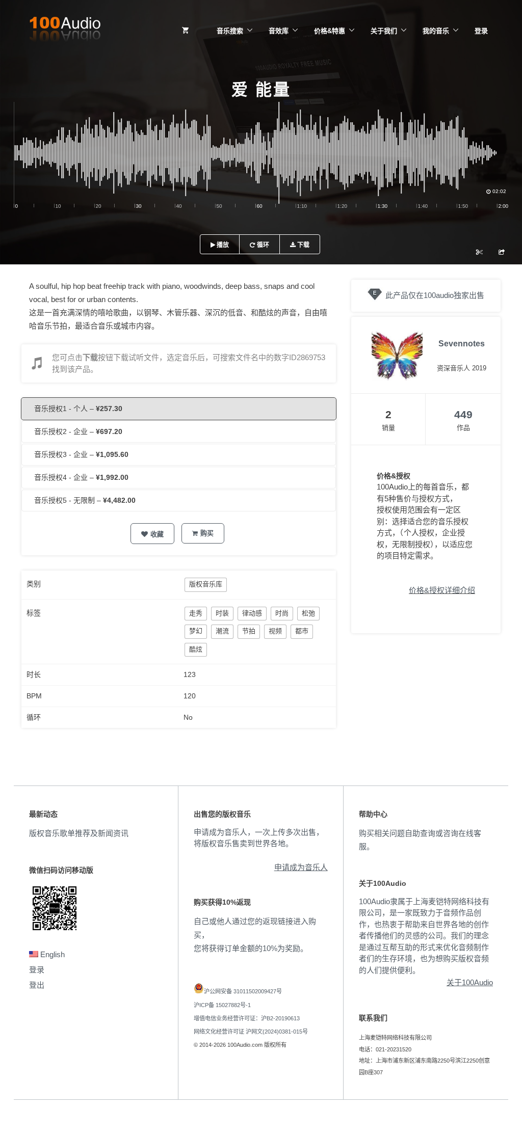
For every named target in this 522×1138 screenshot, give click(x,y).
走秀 (195, 613)
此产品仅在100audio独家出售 (434, 295)
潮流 (222, 631)
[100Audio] (64, 31)
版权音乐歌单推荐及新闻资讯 (78, 833)
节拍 (248, 631)
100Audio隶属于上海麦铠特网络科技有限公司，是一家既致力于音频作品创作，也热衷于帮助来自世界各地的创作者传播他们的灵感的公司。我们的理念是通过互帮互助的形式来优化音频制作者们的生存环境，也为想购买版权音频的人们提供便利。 (424, 935)
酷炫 (195, 649)
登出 (36, 985)
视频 (275, 631)
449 (463, 414)
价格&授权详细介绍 (442, 590)
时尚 (282, 613)
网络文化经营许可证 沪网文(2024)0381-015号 (251, 1031)
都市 (301, 631)
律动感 (252, 613)
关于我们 (384, 31)
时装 (222, 613)
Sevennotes (461, 343)
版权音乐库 (205, 584)
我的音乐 (436, 31)
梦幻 (195, 631)
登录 (481, 31)
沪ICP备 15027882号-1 (222, 1005)
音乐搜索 (230, 31)
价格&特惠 (329, 31)
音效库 (279, 31)
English (51, 954)
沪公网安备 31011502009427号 (243, 991)
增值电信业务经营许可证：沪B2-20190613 (247, 1018)
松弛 (308, 613)
